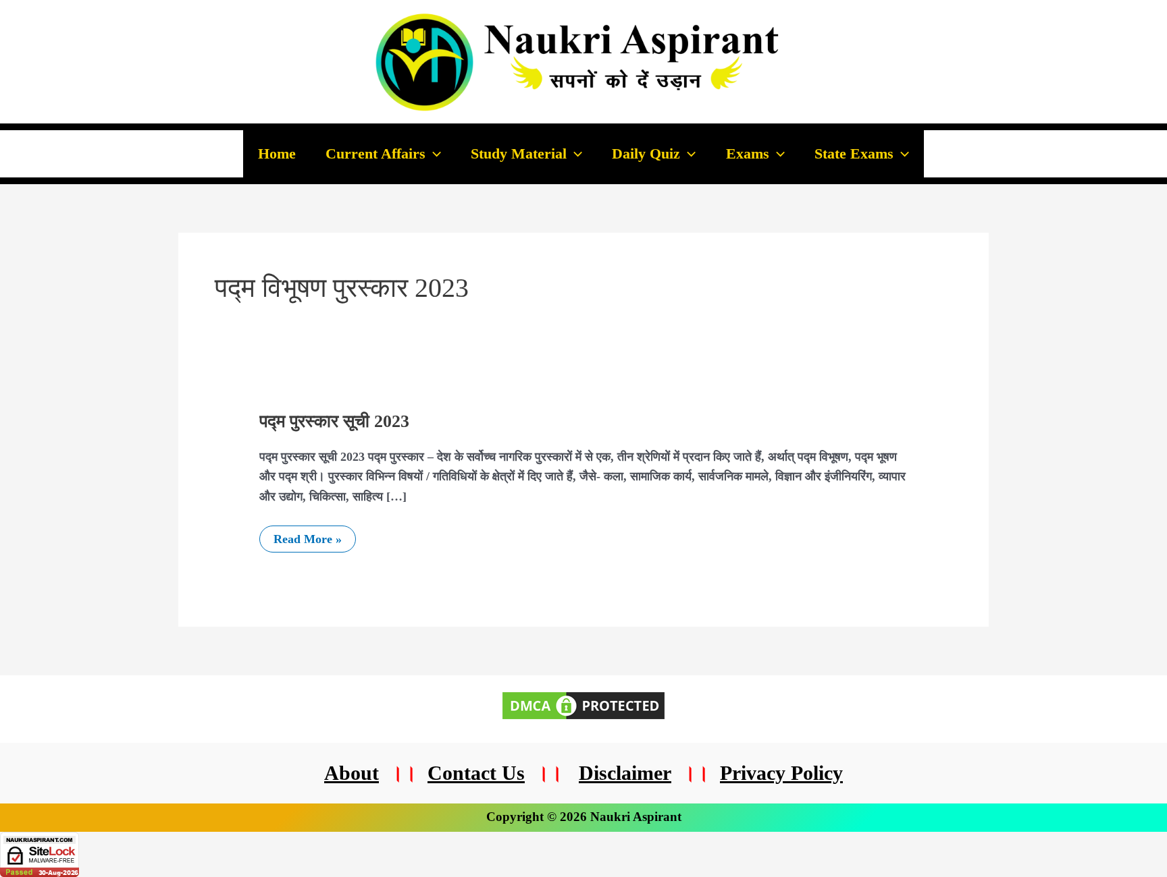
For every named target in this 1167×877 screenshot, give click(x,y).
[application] (433, 153)
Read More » (307, 536)
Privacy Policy (781, 773)
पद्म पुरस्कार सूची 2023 (334, 421)
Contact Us (476, 773)
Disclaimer (625, 773)
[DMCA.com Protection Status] (583, 704)
